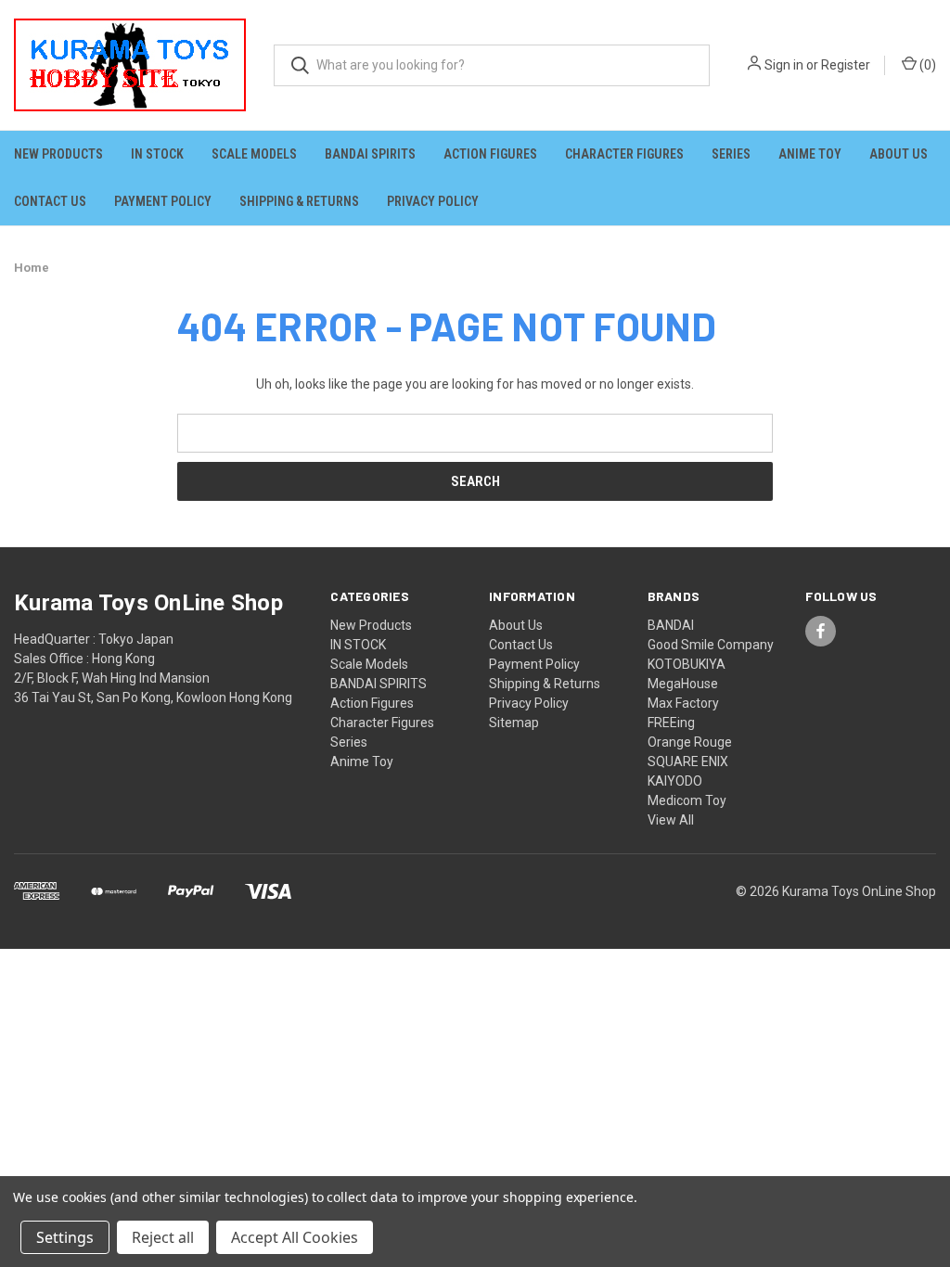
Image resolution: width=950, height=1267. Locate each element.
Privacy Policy (433, 201)
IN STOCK (157, 154)
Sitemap (514, 722)
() (926, 65)
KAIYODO (675, 781)
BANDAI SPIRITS (370, 154)
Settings (65, 1237)
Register (845, 65)
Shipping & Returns (299, 201)
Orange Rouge (690, 742)
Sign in (783, 65)
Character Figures (624, 154)
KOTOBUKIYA (686, 664)
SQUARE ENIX (688, 761)
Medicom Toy (687, 800)
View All (671, 820)
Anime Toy (809, 154)
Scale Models (254, 154)
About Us (898, 154)
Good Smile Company (711, 644)
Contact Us (50, 201)
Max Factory (683, 703)
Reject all (163, 1237)
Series (731, 154)
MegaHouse (683, 683)
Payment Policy (163, 201)
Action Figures (490, 154)
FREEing (671, 722)
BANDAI (671, 625)
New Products (58, 154)
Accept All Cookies (294, 1237)
